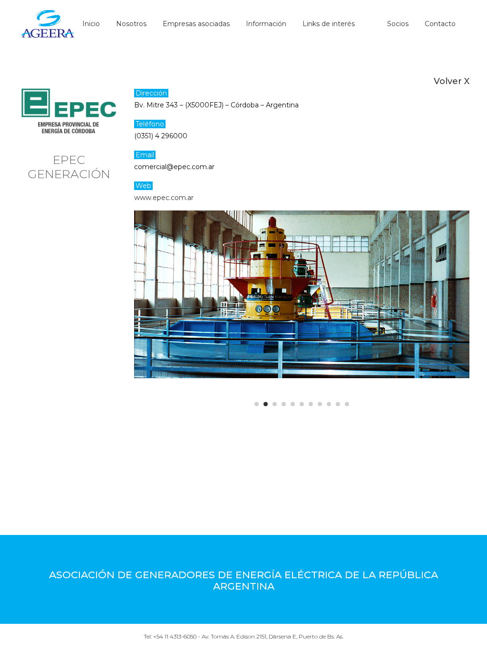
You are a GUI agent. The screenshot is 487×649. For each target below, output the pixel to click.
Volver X (451, 81)
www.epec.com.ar (164, 197)
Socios (398, 23)
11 (347, 404)
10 (338, 404)
